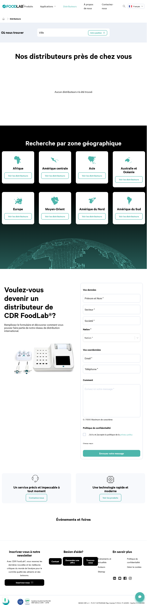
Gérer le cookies (134, 566)
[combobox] (73, 32)
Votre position (96, 32)
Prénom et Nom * (94, 298)
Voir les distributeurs (18, 175)
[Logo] (13, 6)
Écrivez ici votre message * (99, 389)
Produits (28, 6)
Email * (88, 358)
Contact (55, 561)
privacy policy (126, 434)
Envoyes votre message (111, 453)
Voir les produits (110, 497)
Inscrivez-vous (23, 582)
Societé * (90, 320)
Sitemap (101, 571)
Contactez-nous (36, 497)
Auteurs (101, 566)
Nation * (87, 329)
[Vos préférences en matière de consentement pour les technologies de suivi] (5, 600)
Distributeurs (70, 6)
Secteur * (90, 309)
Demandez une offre (72, 561)
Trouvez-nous (90, 561)
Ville (41, 32)
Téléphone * (91, 369)
